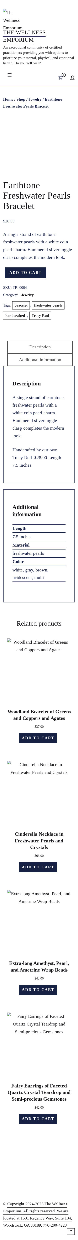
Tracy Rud (40, 315)
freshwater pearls (48, 305)
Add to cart (25, 272)
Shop (20, 99)
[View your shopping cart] (67, 79)
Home (8, 99)
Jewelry (35, 99)
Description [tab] (40, 346)
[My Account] (72, 77)
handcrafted (15, 315)
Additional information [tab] (40, 359)
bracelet (21, 305)
